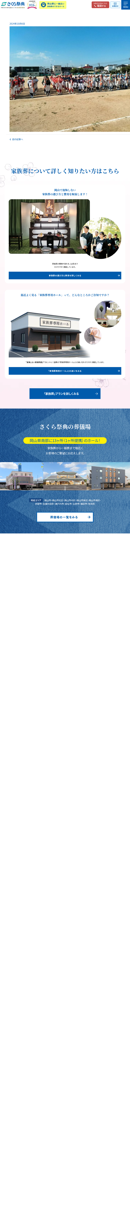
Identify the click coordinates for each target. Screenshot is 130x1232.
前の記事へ (17, 139)
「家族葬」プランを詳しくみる (61, 393)
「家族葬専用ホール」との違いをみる (64, 370)
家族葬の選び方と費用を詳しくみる (65, 275)
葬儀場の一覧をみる (64, 517)
